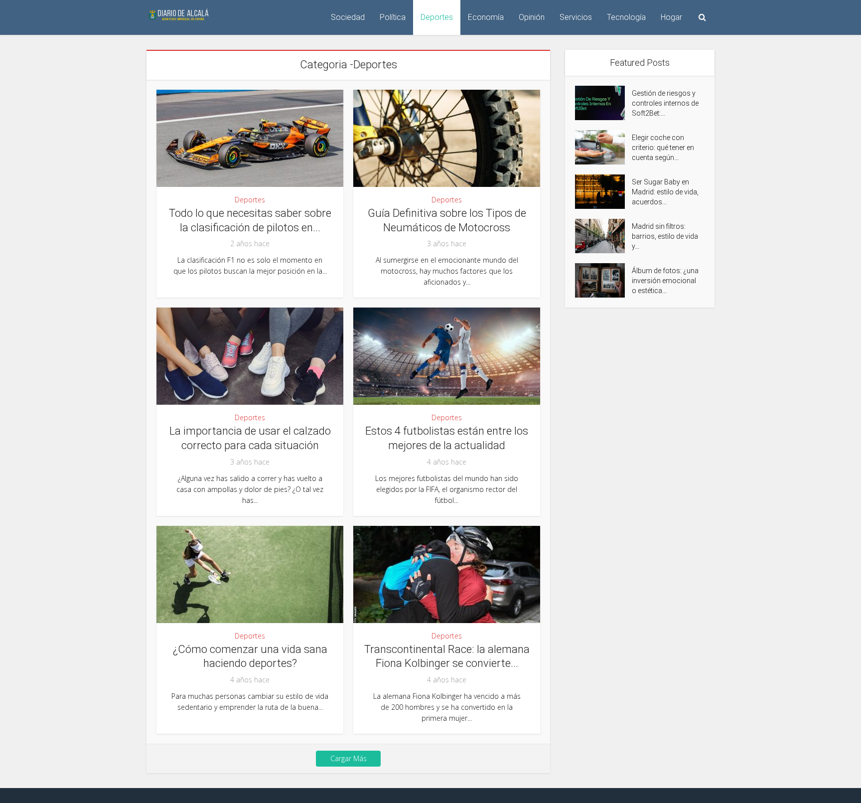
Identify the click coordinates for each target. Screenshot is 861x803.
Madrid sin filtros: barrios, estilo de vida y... (665, 236)
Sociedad (348, 17)
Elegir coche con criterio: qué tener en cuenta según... (663, 147)
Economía (486, 17)
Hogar (671, 17)
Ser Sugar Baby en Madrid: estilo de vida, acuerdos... (665, 192)
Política (393, 17)
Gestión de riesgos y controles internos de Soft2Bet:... (665, 103)
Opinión (532, 17)
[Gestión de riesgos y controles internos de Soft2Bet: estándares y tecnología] (603, 103)
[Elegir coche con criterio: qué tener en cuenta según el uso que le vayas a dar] (603, 147)
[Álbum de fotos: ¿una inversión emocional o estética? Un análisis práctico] (603, 280)
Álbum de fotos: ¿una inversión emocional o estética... (665, 281)
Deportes (437, 17)
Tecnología (626, 17)
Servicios (576, 17)
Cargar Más (348, 758)
